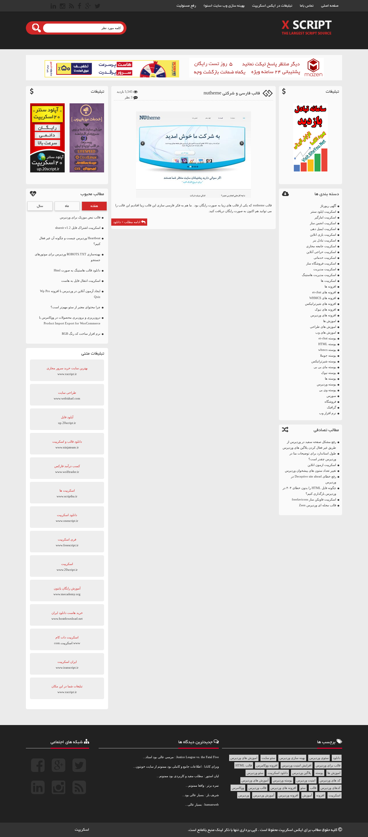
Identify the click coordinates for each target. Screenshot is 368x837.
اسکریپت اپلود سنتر (323, 211)
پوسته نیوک (328, 372)
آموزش (307, 795)
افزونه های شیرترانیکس (320, 303)
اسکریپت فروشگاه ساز (321, 263)
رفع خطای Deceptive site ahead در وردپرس (313, 479)
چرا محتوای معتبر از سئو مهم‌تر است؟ (75, 307)
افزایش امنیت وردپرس (296, 765)
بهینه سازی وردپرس (292, 758)
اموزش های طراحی (323, 326)
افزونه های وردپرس (323, 315)
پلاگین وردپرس (301, 773)
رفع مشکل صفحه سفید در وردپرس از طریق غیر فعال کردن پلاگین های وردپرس (309, 444)
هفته (94, 206)
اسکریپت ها (328, 280)
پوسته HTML (327, 344)
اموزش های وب (325, 332)
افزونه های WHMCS (322, 298)
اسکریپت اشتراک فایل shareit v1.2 (77, 227)
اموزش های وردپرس (243, 758)
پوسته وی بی (327, 390)
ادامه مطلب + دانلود (127, 222)
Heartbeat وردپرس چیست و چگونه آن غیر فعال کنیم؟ (69, 241)
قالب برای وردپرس (328, 765)
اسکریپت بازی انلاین (323, 234)
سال (40, 206)
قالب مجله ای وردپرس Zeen (317, 505)
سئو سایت (268, 758)
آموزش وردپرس (263, 795)
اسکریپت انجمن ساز (323, 223)
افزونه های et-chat (324, 292)
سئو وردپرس (255, 773)
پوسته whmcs (327, 349)
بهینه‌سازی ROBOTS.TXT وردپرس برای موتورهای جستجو (67, 257)
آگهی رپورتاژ (328, 206)
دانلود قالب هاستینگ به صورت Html (77, 270)
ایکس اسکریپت (291, 830)
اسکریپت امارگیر (325, 217)
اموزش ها (329, 321)
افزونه (320, 795)
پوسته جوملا (328, 355)
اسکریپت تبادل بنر (324, 240)
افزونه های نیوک (325, 309)
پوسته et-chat (327, 338)
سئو (303, 788)
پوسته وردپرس (326, 384)
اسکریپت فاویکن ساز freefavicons (314, 499)
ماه (67, 206)
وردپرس (243, 795)
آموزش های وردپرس (255, 780)
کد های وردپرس (330, 780)
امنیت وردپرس (305, 780)
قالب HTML (243, 765)
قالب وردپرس (257, 788)
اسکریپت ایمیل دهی (323, 229)
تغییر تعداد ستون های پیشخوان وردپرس (310, 470)
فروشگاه (330, 401)
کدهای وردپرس (330, 788)
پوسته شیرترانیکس (323, 361)
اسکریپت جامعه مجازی (321, 246)
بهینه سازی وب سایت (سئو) (224, 5)
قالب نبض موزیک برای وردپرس (80, 217)
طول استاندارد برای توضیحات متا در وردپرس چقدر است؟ (313, 456)
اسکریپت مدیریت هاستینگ (319, 275)
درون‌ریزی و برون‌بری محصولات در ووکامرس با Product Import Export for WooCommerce (69, 320)
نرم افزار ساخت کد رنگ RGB (81, 333)
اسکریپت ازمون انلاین (322, 465)
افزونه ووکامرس (266, 765)
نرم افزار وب (327, 413)
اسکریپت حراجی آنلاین (321, 252)
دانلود (336, 758)
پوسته (319, 773)
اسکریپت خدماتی (325, 257)
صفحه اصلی (329, 5)
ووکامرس (238, 788)
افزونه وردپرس (288, 795)
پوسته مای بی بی (325, 367)
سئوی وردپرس (319, 758)
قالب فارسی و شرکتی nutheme (232, 93)
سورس (331, 395)
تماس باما (307, 5)
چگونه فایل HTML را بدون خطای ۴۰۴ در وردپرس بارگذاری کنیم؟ (309, 490)
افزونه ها (330, 286)
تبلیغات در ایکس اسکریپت (272, 5)
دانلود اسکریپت (278, 773)
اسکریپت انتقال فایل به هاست (80, 280)
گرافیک (331, 407)
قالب (313, 788)
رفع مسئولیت (186, 5)
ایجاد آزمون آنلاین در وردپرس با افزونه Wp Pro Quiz (70, 293)
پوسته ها (330, 378)
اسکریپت (334, 795)
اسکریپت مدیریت (324, 269)
